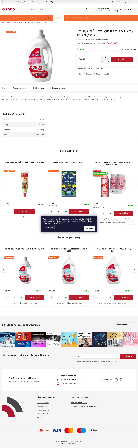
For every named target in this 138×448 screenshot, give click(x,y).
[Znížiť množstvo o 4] (51, 211)
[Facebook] (116, 379)
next (134, 186)
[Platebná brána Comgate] (44, 430)
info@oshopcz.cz (68, 375)
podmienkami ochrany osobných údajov (104, 361)
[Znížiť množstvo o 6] (102, 57)
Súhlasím (89, 228)
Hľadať (86, 9)
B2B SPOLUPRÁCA (42, 414)
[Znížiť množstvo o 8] (96, 213)
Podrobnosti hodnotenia (101, 39)
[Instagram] (120, 379)
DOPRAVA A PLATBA (43, 403)
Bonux (101, 69)
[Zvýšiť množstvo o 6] (108, 57)
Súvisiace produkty (39, 88)
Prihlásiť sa (128, 356)
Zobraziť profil (124, 325)
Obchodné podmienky (22, 2)
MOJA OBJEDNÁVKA (43, 417)
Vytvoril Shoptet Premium (70, 443)
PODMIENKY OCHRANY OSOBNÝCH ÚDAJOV (85, 406)
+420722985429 (102, 9)
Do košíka (122, 59)
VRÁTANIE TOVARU (42, 406)
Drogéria (41, 125)
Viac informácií (57, 223)
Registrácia (131, 2)
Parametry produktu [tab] (19, 88)
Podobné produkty (58, 88)
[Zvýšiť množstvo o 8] (110, 213)
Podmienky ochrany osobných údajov (43, 2)
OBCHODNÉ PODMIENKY (79, 403)
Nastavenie (49, 227)
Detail (24, 211)
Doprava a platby (7, 2)
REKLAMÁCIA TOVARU (43, 410)
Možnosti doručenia (130, 49)
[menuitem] (14, 18)
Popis (4, 88)
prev (3, 186)
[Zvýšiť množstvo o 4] (66, 211)
